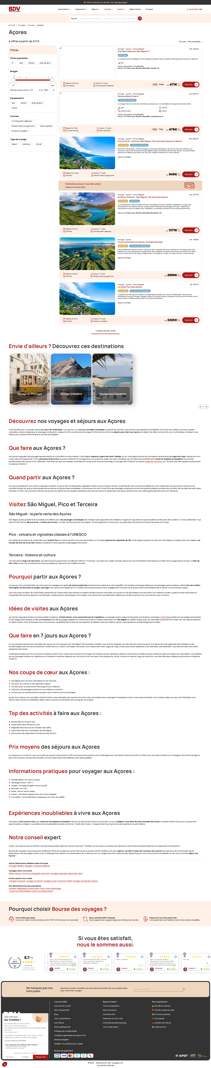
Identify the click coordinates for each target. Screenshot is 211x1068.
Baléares (46, 866)
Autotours (45, 873)
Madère (20, 866)
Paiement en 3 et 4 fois (113, 1018)
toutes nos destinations (42, 891)
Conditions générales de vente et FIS (70, 1035)
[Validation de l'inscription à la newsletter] (184, 989)
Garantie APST (109, 1014)
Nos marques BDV (62, 1010)
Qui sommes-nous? (62, 1006)
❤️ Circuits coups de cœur (163, 1010)
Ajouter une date (111, 18)
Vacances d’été (64, 881)
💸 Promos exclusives (161, 1014)
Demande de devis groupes (115, 1023)
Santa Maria (165, 617)
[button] (201, 407)
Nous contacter (109, 1010)
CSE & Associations (62, 1018)
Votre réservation (110, 1027)
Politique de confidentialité (65, 1031)
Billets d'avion (135, 9)
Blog (56, 1014)
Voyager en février (34, 881)
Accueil (12, 25)
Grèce (48, 888)
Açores (74, 18)
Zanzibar (12, 888)
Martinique (56, 888)
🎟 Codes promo (159, 1027)
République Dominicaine (28, 888)
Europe (31, 25)
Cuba (42, 888)
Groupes (149, 9)
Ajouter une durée (128, 18)
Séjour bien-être (74, 873)
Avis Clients (59, 1023)
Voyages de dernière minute (85, 881)
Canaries (37, 866)
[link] (190, 9)
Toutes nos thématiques (20, 891)
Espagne (28, 866)
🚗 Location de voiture (161, 1023)
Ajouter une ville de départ (90, 18)
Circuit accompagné (30, 873)
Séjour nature (15, 873)
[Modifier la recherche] (140, 18)
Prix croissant (194, 42)
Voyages (21, 25)
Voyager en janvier (17, 881)
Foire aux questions (111, 1006)
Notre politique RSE (62, 1027)
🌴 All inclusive (158, 1018)
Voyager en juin (50, 881)
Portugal (12, 866)
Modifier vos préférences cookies (68, 1044)
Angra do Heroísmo (153, 461)
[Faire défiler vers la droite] (206, 407)
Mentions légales (61, 1039)
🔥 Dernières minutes (161, 1006)
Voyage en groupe (58, 873)
